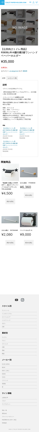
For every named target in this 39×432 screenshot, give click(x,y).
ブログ (4, 401)
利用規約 (4, 423)
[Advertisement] (19, 271)
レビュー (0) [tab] (12, 78)
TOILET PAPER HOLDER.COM (15, 2)
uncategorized (13, 71)
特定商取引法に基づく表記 (9, 419)
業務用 (25, 71)
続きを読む (10, 201)
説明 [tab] (3, 78)
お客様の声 (5, 397)
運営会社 (4, 413)
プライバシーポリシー (8, 416)
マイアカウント (6, 404)
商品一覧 (4, 410)
